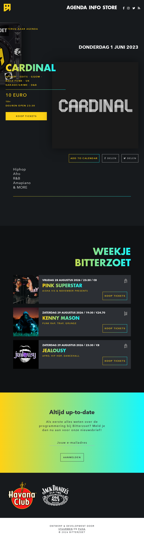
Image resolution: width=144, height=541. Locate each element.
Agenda (77, 7)
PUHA (82, 529)
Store (110, 7)
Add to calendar (84, 158)
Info (95, 7)
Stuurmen (65, 529)
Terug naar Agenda (22, 29)
